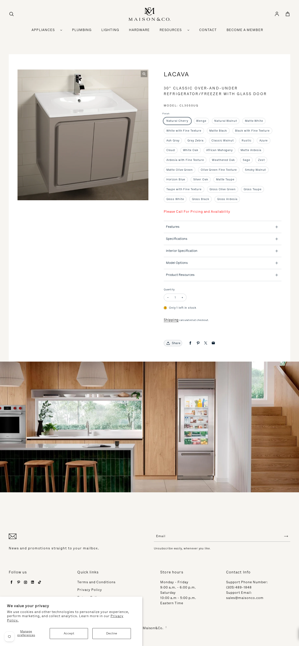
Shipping (171, 320)
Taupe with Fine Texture (184, 189)
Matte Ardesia (251, 150)
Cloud (170, 150)
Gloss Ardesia (227, 199)
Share (176, 343)
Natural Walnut (225, 120)
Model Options (177, 263)
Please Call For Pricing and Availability (197, 212)
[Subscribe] (286, 536)
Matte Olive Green (179, 169)
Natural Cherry (177, 120)
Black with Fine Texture (252, 130)
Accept (69, 633)
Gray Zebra (195, 140)
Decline (111, 633)
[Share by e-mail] (213, 343)
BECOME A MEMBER (245, 30)
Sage (246, 160)
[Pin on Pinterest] (198, 343)
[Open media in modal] (144, 74)
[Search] (11, 14)
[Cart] (287, 14)
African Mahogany (219, 150)
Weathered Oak (223, 160)
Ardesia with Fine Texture (185, 160)
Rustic (246, 140)
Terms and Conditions (96, 582)
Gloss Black (200, 199)
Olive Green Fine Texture (219, 169)
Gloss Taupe (253, 189)
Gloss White (175, 199)
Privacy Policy (89, 590)
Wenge (201, 120)
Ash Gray (172, 140)
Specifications (176, 239)
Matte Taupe (225, 179)
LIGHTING (110, 30)
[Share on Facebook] (190, 343)
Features (172, 227)
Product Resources (180, 275)
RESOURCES (171, 30)
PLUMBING (81, 30)
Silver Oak (200, 179)
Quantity (169, 289)
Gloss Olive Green (222, 189)
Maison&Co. (153, 628)
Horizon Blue (175, 179)
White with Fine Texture (183, 130)
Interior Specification (181, 251)
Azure (263, 140)
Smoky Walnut (255, 169)
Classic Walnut (222, 140)
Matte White (254, 120)
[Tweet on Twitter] (205, 343)
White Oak (190, 150)
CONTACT (208, 30)
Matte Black (218, 130)
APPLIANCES (43, 30)
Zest (261, 160)
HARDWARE (139, 30)
